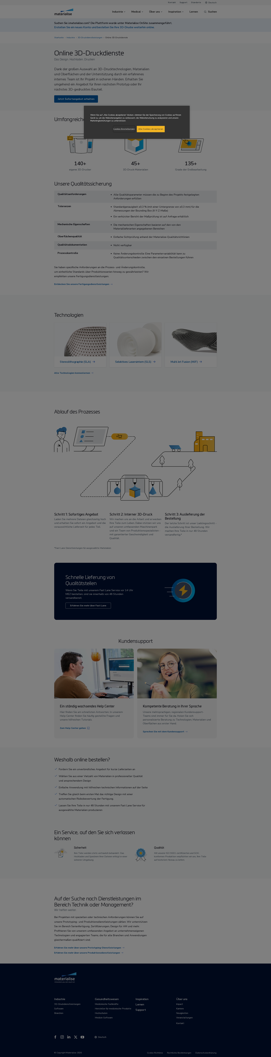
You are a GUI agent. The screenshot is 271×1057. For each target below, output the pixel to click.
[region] (137, 122)
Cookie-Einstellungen (124, 129)
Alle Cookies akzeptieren (150, 129)
